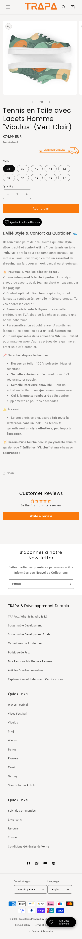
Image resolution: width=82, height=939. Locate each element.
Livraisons (15, 819)
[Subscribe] (69, 584)
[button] (8, 7)
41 (50, 168)
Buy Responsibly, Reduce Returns (30, 661)
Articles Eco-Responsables (25, 670)
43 (9, 177)
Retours (13, 828)
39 (23, 168)
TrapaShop (25, 919)
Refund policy (22, 925)
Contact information (43, 931)
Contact (13, 837)
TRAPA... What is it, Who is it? (28, 616)
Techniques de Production (25, 643)
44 (23, 177)
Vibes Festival (17, 713)
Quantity (8, 186)
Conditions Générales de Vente (28, 846)
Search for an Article (21, 785)
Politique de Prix (19, 652)
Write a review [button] (41, 516)
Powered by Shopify (42, 919)
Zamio (12, 767)
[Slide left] (32, 102)
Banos (12, 749)
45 (36, 177)
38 (9, 168)
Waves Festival (18, 704)
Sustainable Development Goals (29, 634)
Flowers (13, 758)
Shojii (11, 731)
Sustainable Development (25, 625)
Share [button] (11, 473)
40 (36, 168)
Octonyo (13, 776)
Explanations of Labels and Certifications (35, 679)
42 (64, 168)
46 (50, 177)
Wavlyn (13, 740)
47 (64, 177)
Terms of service (43, 925)
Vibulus (13, 722)
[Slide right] (49, 102)
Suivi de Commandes (22, 810)
